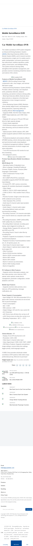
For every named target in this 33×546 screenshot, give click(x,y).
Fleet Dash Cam (18, 528)
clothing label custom (14, 538)
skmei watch (6, 538)
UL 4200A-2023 (23, 536)
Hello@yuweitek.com (7, 468)
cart (27, 2)
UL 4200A (6, 536)
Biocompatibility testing (17, 526)
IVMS (12, 530)
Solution (3, 485)
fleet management (18, 110)
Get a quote (12, 15)
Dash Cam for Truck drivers (20, 530)
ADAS (4, 54)
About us (3, 492)
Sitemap (3, 517)
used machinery (26, 528)
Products (3, 482)
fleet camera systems (8, 534)
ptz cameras (20, 532)
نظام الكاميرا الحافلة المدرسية (10, 532)
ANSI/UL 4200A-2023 (14, 536)
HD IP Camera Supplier (9, 528)
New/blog (3, 489)
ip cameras (26, 532)
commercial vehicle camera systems (21, 534)
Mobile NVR (6, 530)
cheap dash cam (26, 526)
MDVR (5, 81)
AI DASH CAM (7, 526)
